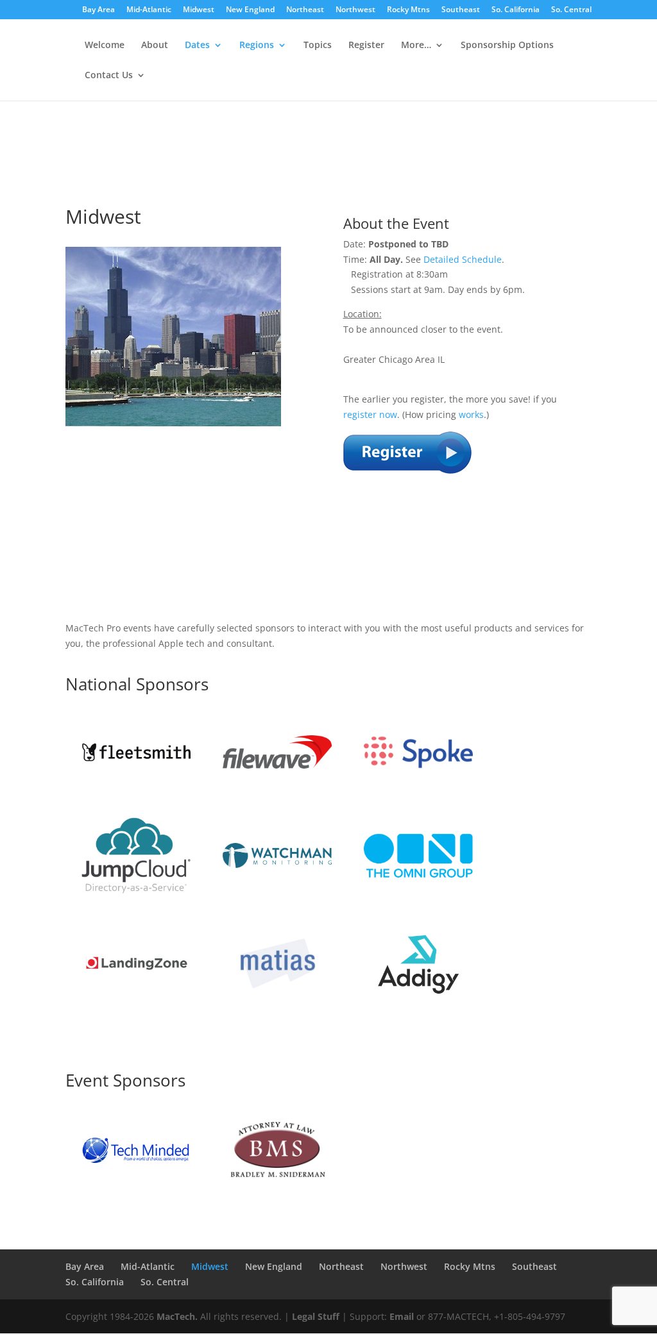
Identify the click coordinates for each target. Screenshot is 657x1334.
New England (250, 10)
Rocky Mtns (408, 10)
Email (401, 1316)
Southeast (460, 10)
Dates (197, 45)
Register (366, 45)
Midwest (198, 10)
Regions (256, 45)
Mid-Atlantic (148, 10)
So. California (515, 10)
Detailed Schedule (462, 259)
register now (370, 414)
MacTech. (177, 1316)
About (154, 45)
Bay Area (98, 10)
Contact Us (109, 76)
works (471, 414)
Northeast (305, 10)
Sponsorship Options (507, 45)
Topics (317, 45)
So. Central (571, 10)
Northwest (355, 10)
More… (416, 45)
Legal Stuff (315, 1316)
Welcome (104, 45)
